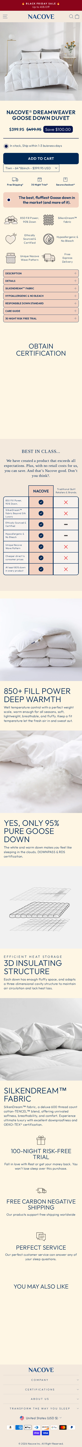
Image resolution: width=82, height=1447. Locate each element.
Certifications (40, 1389)
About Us (40, 1398)
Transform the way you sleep (40, 1408)
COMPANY (40, 1379)
